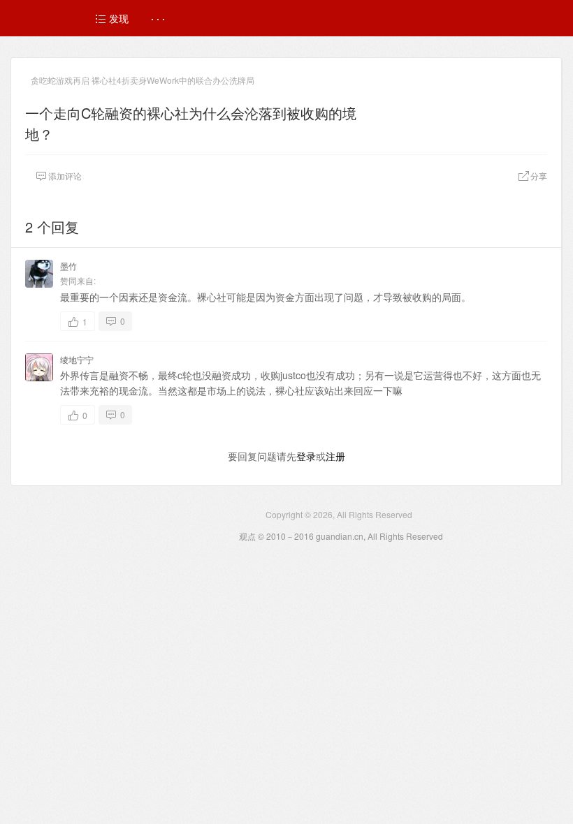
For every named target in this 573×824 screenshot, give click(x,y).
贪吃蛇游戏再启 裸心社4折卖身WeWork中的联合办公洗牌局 (142, 80)
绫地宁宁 (77, 359)
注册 (335, 456)
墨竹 (68, 266)
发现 (117, 18)
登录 (306, 456)
